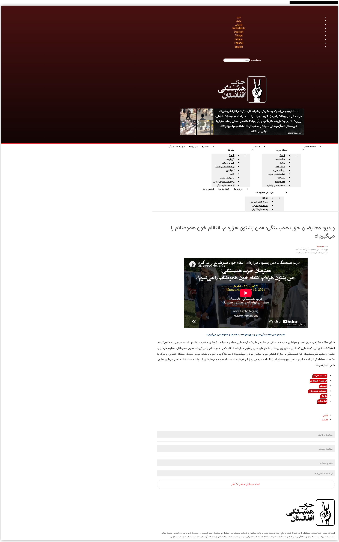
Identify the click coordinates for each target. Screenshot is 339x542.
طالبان (323, 396)
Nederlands (239, 28)
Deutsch (238, 32)
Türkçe (239, 36)
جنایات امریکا (320, 376)
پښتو (238, 21)
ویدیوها (320, 246)
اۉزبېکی (238, 25)
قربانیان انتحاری (318, 381)
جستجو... (256, 60)
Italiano (239, 40)
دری (239, 17)
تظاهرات (322, 401)
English (239, 47)
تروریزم (323, 386)
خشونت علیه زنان (318, 391)
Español (238, 43)
